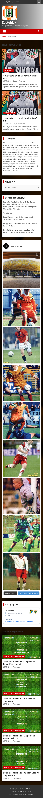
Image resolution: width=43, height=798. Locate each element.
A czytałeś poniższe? (14, 631)
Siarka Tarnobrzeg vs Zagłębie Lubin (19, 621)
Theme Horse (24, 791)
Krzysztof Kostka (19, 81)
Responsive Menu (39, 2)
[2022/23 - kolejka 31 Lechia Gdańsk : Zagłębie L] (21, 270)
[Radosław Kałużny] (21, 533)
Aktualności (9, 70)
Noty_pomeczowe (17, 656)
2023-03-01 (7, 124)
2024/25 (6, 656)
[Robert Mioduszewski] (21, 496)
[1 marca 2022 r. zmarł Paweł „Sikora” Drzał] (21, 61)
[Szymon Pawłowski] (21, 458)
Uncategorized (9, 113)
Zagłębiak (9, 22)
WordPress (29, 794)
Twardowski (17, 667)
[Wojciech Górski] (21, 383)
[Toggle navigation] (4, 31)
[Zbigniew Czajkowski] (21, 307)
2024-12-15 (7, 667)
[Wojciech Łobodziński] (21, 345)
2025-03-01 (7, 81)
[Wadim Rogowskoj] (21, 420)
